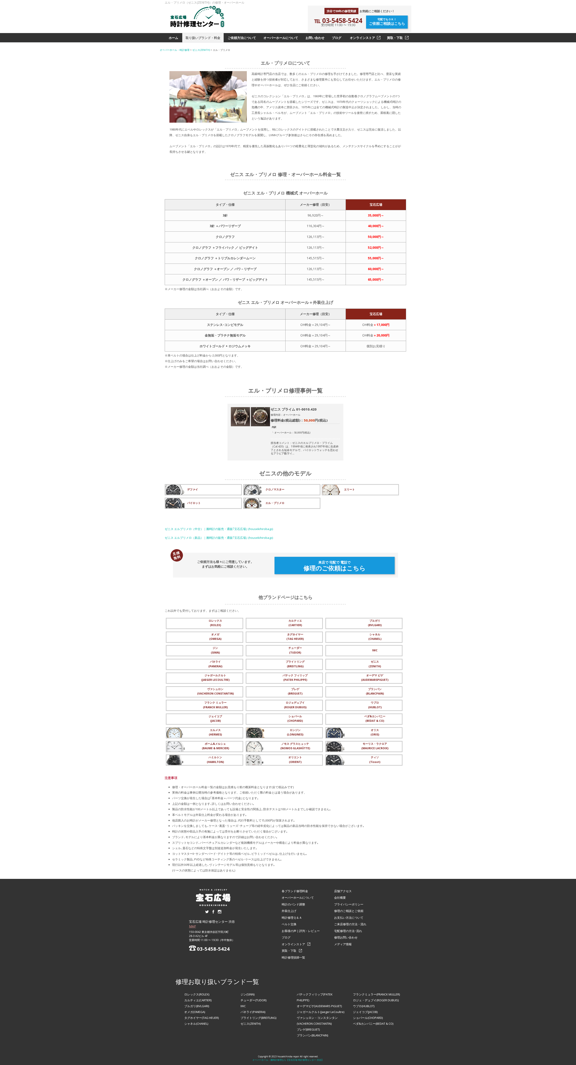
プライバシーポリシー (348, 904)
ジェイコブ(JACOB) (365, 1012)
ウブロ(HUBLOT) (363, 1006)
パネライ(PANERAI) (253, 1012)
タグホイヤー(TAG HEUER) (201, 1018)
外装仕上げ (289, 911)
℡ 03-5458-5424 (338, 20)
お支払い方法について (348, 918)
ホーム (173, 38)
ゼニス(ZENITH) (251, 1024)
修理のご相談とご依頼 (348, 911)
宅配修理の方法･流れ (348, 931)
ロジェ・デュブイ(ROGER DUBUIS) (376, 1000)
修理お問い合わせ (346, 937)
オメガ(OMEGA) (194, 1012)
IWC (243, 1006)
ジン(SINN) (247, 994)
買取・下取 (395, 38)
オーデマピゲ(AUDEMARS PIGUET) (319, 1006)
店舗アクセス (343, 891)
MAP (192, 926)
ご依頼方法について (242, 38)
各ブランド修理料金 (295, 891)
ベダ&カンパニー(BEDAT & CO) (373, 1024)
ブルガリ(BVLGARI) (196, 1006)
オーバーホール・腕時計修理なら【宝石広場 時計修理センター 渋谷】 (288, 1059)
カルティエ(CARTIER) (198, 1000)
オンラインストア (362, 38)
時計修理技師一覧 (293, 957)
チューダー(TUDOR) (253, 1000)
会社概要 (340, 898)
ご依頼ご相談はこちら (387, 21)
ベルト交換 (289, 924)
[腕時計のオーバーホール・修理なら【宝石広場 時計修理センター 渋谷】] (197, 16)
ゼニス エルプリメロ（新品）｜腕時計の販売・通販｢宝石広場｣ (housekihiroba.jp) (219, 538)
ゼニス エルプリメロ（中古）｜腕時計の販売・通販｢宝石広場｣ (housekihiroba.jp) (219, 529)
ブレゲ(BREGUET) (308, 1029)
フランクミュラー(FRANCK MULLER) (376, 994)
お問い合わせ (315, 38)
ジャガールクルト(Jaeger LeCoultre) (320, 1012)
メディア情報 (343, 944)
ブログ (336, 38)
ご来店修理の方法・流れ (350, 924)
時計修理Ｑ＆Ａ (292, 918)
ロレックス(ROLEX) (196, 994)
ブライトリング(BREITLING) (258, 1018)
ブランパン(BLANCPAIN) (312, 1035)
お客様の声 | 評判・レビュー (301, 931)
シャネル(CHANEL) (196, 1024)
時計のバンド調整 (293, 904)
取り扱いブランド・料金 (203, 38)
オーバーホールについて (280, 38)
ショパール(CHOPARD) (368, 1018)
